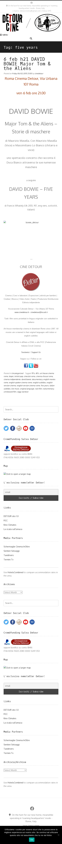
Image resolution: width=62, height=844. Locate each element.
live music (15, 389)
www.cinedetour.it (22, 312)
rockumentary (48, 389)
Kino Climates (10, 525)
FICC (6, 520)
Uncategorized (17, 373)
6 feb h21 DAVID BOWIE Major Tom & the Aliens (27, 64)
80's (37, 373)
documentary (37, 379)
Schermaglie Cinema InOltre (17, 546)
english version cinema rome (28, 385)
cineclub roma (29, 376)
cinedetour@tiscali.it (39, 312)
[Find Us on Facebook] (31, 2)
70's (33, 373)
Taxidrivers (9, 555)
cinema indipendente (12, 379)
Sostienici (25, 352)
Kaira (37, 826)
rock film (38, 389)
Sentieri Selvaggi (11, 551)
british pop (18, 376)
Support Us (36, 352)
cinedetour (39, 73)
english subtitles (39, 382)
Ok (31, 840)
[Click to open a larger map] (17, 474)
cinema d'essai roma (44, 376)
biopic (11, 376)
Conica (30, 826)
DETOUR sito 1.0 (11, 516)
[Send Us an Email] (28, 2)
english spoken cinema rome (20, 382)
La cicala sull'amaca (13, 529)
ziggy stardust (22, 392)
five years (45, 385)
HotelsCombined (15, 572)
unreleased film (10, 392)
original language (27, 389)
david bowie (26, 379)
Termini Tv (8, 559)
